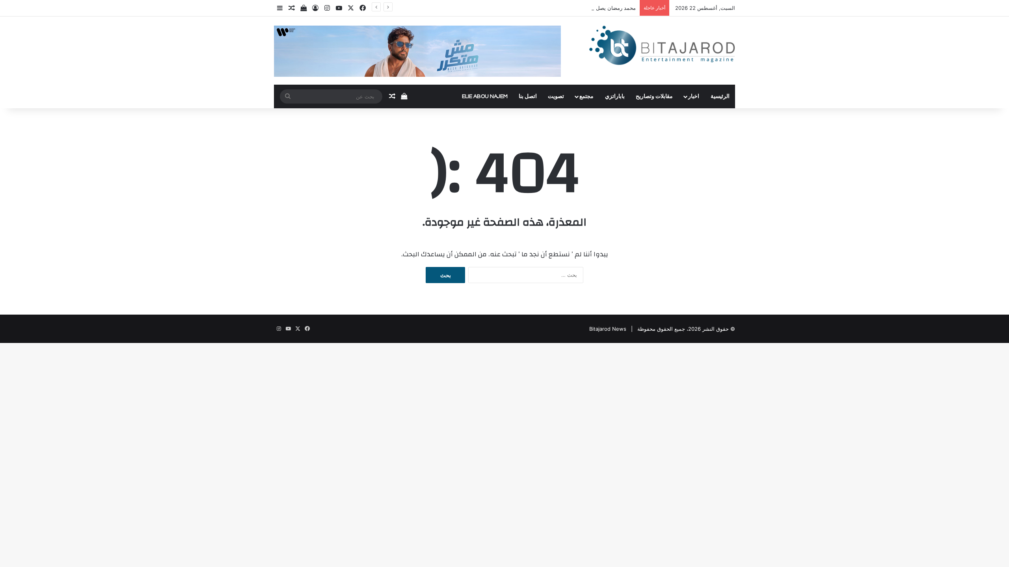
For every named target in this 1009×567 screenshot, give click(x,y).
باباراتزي (615, 96)
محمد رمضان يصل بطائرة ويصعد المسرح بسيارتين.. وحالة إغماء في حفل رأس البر (546, 8)
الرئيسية (720, 96)
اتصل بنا (528, 96)
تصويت (556, 96)
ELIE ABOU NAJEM (485, 96)
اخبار (693, 96)
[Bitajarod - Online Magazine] (662, 47)
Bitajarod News (607, 329)
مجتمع (586, 96)
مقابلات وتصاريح (654, 96)
